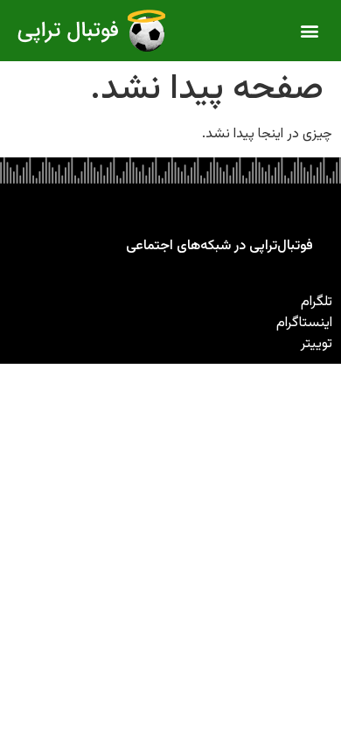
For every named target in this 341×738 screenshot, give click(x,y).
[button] (310, 31)
